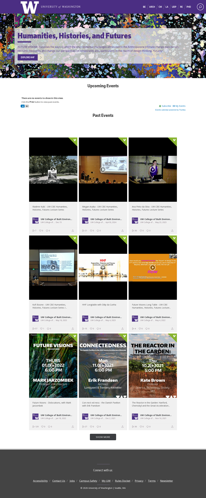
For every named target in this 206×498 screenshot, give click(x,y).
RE (181, 6)
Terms (152, 480)
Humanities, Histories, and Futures (61, 6)
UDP (174, 6)
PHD (189, 6)
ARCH (152, 6)
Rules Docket (122, 480)
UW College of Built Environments (57, 219)
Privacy (139, 480)
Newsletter (166, 480)
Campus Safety (88, 480)
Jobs (72, 480)
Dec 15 (59, 222)
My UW (106, 480)
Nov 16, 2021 (160, 418)
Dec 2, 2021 (111, 418)
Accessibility (40, 480)
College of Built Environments (109, 459)
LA (167, 6)
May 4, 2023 (111, 320)
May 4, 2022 (160, 320)
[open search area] (200, 6)
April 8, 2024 (111, 222)
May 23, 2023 (160, 222)
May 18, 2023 (61, 320)
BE (144, 6)
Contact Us (58, 480)
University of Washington (30, 7)
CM (160, 6)
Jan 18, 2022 (61, 418)
